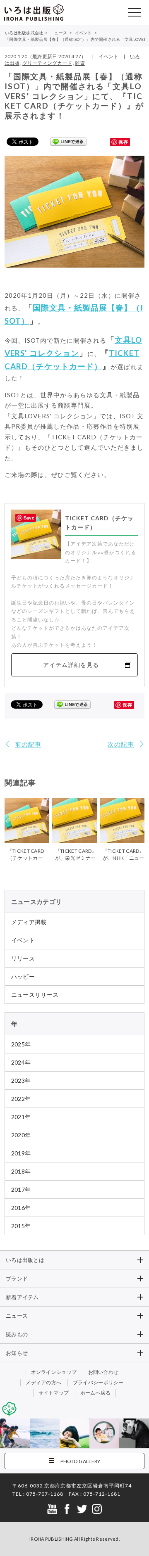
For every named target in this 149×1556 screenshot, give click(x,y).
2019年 (21, 1153)
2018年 (21, 1171)
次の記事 (121, 744)
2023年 (21, 1080)
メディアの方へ (43, 1382)
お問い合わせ (103, 1372)
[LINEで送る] (68, 141)
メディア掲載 (29, 921)
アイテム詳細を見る (71, 664)
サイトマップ (53, 1393)
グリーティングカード (47, 63)
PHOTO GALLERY (80, 1461)
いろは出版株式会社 (34, 12)
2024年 (21, 1062)
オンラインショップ (54, 1372)
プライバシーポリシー (98, 1382)
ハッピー (23, 976)
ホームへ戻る (95, 1393)
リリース (23, 958)
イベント (23, 940)
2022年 (21, 1098)
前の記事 (28, 744)
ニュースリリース (34, 994)
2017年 (21, 1189)
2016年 (21, 1207)
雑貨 (80, 63)
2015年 (21, 1225)
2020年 (21, 1135)
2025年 (21, 1044)
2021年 (21, 1116)
